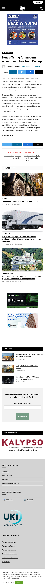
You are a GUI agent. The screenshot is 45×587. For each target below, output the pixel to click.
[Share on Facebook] (30, 72)
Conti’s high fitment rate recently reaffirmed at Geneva (32, 158)
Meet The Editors (7, 476)
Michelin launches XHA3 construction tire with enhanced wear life (29, 356)
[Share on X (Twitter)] (22, 72)
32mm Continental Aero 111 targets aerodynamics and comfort (27, 378)
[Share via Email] (39, 72)
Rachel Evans (13, 66)
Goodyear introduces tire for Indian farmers (27, 367)
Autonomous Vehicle (9, 550)
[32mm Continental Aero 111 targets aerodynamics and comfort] (8, 380)
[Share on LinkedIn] (13, 72)
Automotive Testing (8, 546)
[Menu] (3, 8)
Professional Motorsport (10, 558)
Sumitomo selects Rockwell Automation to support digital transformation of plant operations (22, 277)
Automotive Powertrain (9, 554)
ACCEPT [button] (19, 582)
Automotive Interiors (9, 542)
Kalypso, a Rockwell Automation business (22, 450)
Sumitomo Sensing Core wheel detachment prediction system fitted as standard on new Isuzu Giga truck (21, 239)
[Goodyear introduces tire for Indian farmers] (8, 369)
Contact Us (5, 472)
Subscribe (38, 2)
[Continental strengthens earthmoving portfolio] (22, 184)
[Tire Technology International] (22, 8)
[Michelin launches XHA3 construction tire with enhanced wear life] (8, 357)
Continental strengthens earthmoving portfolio (20, 201)
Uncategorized (7, 53)
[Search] (41, 8)
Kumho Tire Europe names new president (12, 157)
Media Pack (6, 480)
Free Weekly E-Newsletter (10, 483)
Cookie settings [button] (8, 582)
